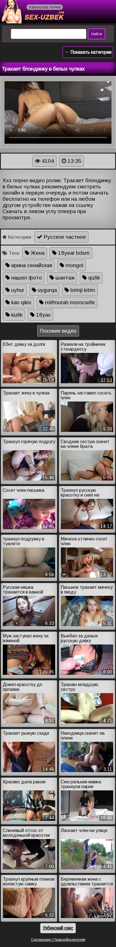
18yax (43, 315)
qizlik (93, 278)
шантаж (64, 278)
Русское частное (64, 237)
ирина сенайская (31, 265)
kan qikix (21, 302)
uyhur (17, 290)
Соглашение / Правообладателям (58, 940)
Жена (36, 253)
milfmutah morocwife (69, 302)
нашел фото (26, 278)
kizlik (16, 315)
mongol (73, 265)
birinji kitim (82, 290)
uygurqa (46, 290)
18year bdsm (73, 253)
